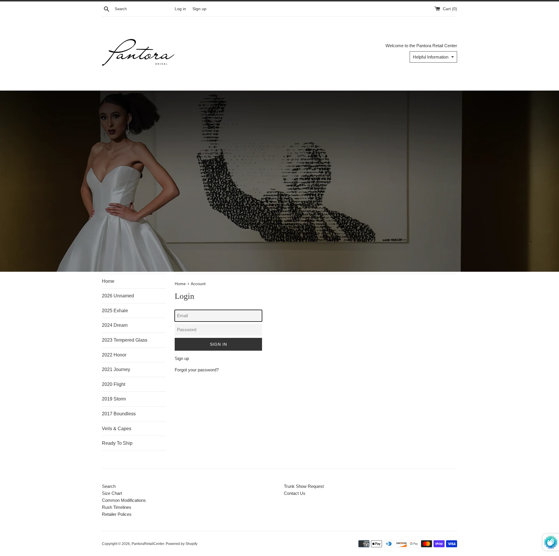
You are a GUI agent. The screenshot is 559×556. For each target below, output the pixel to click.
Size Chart (112, 493)
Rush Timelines (116, 507)
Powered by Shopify (181, 544)
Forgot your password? (197, 369)
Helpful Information (430, 56)
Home (108, 281)
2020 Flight (113, 384)
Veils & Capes (116, 428)
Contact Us (294, 493)
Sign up (199, 9)
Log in (180, 9)
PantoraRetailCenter (148, 544)
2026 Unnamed (118, 295)
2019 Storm (114, 398)
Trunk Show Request (304, 486)
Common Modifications (124, 500)
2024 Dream (115, 325)
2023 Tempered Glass (124, 340)
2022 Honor (114, 354)
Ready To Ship (117, 443)
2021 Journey (116, 369)
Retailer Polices (117, 514)
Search (109, 486)
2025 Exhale (115, 310)
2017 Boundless (119, 413)
